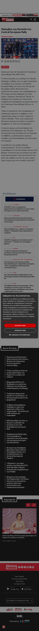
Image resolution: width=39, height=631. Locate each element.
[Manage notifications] (3, 626)
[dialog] (19, 315)
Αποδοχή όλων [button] (20, 325)
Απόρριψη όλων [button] (20, 330)
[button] (19, 321)
